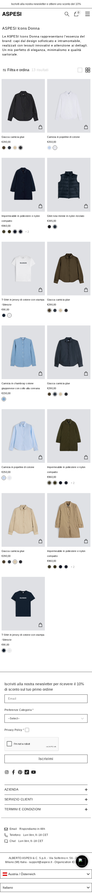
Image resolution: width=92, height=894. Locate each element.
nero (4, 147)
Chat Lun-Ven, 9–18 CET (26, 841)
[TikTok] (27, 772)
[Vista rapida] (40, 127)
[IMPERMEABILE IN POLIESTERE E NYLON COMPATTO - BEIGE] (68, 520)
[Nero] (4, 147)
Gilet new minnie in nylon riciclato (65, 216)
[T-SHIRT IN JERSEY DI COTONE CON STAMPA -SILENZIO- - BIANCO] (23, 268)
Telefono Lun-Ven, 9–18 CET (29, 835)
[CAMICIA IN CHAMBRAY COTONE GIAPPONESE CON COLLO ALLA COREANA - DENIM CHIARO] (23, 352)
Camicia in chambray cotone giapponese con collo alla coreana (21, 386)
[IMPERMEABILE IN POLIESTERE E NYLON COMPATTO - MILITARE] (68, 436)
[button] (80, 70)
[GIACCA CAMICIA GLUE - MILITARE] (68, 268)
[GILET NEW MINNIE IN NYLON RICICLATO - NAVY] (68, 184)
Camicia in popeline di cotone (63, 137)
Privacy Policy (14, 729)
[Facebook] (13, 772)
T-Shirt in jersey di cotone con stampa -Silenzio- (23, 302)
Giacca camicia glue (13, 137)
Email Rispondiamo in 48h (27, 828)
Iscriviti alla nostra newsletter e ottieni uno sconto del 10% (46, 4)
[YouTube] (33, 772)
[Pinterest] (20, 772)
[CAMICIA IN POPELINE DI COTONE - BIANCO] (68, 106)
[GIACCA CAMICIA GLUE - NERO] (23, 106)
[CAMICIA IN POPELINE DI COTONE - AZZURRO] (23, 436)
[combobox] (46, 874)
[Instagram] (6, 772)
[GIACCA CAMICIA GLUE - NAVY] (68, 352)
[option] (46, 4)
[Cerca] (67, 14)
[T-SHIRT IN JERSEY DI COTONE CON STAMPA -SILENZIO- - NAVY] (23, 603)
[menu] (87, 14)
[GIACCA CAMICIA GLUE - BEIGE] (23, 520)
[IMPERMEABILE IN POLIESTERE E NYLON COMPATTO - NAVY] (23, 184)
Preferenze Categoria (18, 710)
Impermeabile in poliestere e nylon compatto (21, 218)
